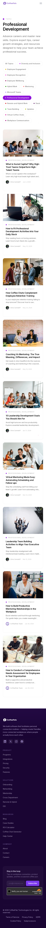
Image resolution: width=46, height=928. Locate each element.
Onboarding (7, 784)
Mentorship (7, 793)
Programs (7, 755)
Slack (38, 103)
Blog (4, 819)
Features (6, 772)
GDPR (38, 917)
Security (6, 768)
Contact (6, 853)
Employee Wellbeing (15, 81)
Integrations (7, 759)
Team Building (13, 109)
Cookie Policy (15, 921)
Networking (7, 789)
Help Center (8, 836)
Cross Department (10, 797)
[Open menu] (40, 3)
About (5, 848)
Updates (30, 109)
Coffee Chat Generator (12, 832)
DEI (4, 806)
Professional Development (18, 98)
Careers (6, 857)
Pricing (5, 763)
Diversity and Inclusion (30, 64)
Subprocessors (30, 921)
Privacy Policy (27, 917)
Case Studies (8, 823)
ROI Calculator (8, 827)
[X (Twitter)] (10, 741)
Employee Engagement (16, 69)
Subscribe (32, 883)
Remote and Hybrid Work (17, 103)
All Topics (9, 64)
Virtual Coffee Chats (15, 115)
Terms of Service (12, 917)
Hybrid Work (12, 86)
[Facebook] (22, 741)
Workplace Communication (18, 120)
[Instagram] (16, 741)
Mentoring (29, 86)
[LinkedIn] (5, 741)
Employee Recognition (16, 75)
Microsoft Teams (14, 92)
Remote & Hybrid (10, 802)
